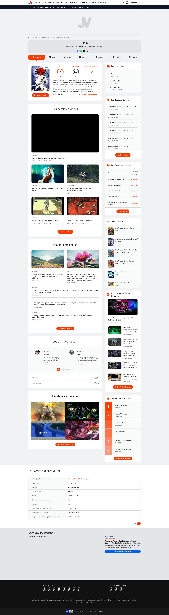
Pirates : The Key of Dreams (124, 284)
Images (101, 57)
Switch (63, 7)
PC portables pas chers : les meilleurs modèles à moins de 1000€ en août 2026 (130, 377)
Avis (74, 66)
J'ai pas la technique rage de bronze (117, 203)
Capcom (87, 479)
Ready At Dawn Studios (76, 479)
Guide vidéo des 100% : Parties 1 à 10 (120, 146)
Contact (34, 600)
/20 (98, 378)
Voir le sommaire (123, 155)
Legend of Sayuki (120, 273)
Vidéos (91, 3)
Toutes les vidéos (65, 232)
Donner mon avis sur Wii (91, 66)
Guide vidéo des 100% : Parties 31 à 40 (120, 122)
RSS (87, 603)
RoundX (79, 354)
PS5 (33, 7)
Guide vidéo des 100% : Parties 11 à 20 (120, 138)
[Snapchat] (79, 589)
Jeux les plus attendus (123, 458)
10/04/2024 (134, 196)
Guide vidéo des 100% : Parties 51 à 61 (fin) (122, 106)
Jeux (37, 3)
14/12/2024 (134, 191)
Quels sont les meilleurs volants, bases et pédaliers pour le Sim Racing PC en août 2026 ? (129, 353)
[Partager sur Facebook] (78, 51)
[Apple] (116, 589)
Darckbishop (46, 354)
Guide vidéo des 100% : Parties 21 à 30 (120, 130)
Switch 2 (48, 7)
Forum (134, 57)
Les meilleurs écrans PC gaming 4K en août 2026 (130, 341)
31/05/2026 (134, 179)
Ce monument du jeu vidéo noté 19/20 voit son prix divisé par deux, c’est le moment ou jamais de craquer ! (63, 316)
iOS (68, 7)
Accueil (30, 37)
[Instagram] (54, 589)
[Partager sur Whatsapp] (81, 51)
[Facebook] (44, 589)
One (58, 7)
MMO (79, 7)
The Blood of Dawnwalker (123, 440)
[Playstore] (111, 589)
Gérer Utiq (116, 600)
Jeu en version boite (114, 185)
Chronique (48, 156)
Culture (82, 3)
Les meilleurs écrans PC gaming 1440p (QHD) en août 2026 (120, 319)
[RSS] (64, 589)
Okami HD (116, 81)
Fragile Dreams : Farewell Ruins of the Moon (126, 241)
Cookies (108, 600)
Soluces (118, 57)
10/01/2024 (134, 203)
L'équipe (42, 600)
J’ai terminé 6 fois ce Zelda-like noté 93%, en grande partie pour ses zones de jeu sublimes (47, 276)
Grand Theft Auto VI (121, 405)
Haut (134, 524)
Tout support (70, 46)
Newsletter (80, 603)
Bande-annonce (42, 95)
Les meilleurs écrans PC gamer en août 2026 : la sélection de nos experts (130, 365)
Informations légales (54, 600)
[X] (49, 589)
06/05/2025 (134, 185)
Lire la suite (46, 364)
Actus (54, 57)
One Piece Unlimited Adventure (125, 229)
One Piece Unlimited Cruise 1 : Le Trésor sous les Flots (126, 252)
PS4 (54, 7)
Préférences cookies (129, 600)
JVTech (72, 3)
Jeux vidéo (36, 37)
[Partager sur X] (84, 51)
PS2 (101, 46)
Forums (101, 3)
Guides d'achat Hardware (123, 387)
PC (29, 7)
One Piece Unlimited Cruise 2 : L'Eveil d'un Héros (125, 263)
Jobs (92, 603)
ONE (90, 46)
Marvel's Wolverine (121, 414)
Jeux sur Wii (43, 37)
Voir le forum (123, 211)
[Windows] (121, 589)
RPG (83, 7)
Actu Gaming (47, 3)
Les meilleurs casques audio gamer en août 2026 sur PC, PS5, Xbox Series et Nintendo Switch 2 (130, 330)
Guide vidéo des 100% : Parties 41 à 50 (120, 114)
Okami (58, 37)
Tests (69, 57)
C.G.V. (72, 600)
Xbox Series (40, 7)
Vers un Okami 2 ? (114, 191)
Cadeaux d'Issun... (114, 196)
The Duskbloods (120, 431)
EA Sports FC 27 (120, 423)
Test (60, 66)
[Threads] (74, 589)
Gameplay (44, 219)
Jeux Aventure (52, 37)
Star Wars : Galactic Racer (123, 449)
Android (73, 7)
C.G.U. (65, 600)
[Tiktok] (69, 589)
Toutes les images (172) (65, 445)
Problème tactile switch (116, 179)
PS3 (94, 46)
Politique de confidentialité (94, 600)
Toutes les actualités (65, 328)
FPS (88, 7)
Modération (79, 600)
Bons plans (60, 3)
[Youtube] (59, 589)
